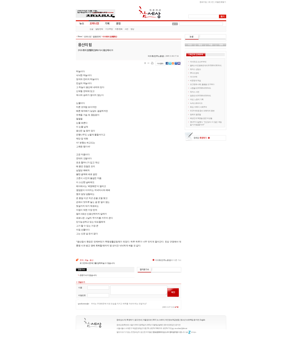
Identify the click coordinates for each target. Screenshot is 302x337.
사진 (126, 29)
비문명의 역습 (195, 80)
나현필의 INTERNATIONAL (200, 88)
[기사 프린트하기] (152, 63)
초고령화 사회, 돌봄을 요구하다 (202, 84)
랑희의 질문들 (195, 114)
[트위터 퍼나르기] (170, 64)
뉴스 (81, 23)
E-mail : (173, 328)
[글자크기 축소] (148, 63)
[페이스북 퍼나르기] (167, 64)
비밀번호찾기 (220, 2)
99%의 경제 (194, 73)
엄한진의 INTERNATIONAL (200, 96)
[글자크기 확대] (145, 63)
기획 (107, 23)
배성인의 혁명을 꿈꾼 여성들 (201, 118)
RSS (154, 320)
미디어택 (193, 77)
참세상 (150, 12)
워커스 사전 (194, 92)
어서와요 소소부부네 (198, 62)
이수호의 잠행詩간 (109, 37)
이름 (80, 288)
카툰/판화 (119, 29)
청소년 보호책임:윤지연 (189, 320)
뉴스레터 (160, 320)
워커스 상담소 (195, 69)
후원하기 (130, 320)
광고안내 (138, 320)
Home (80, 36)
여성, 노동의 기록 (196, 99)
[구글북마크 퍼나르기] (176, 64)
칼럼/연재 (99, 29)
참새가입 (203, 2)
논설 (91, 29)
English (202, 320)
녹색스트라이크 (196, 103)
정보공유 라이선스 (191, 332)
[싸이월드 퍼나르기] (173, 64)
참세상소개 (121, 320)
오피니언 (94, 23)
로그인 (211, 2)
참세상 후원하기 (205, 137)
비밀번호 (82, 295)
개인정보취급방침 (172, 320)
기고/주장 (109, 29)
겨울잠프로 (147, 320)
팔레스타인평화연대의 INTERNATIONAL (206, 65)
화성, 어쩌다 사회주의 (198, 107)
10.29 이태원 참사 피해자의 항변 (202, 111)
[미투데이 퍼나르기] (179, 64)
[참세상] (92, 323)
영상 (132, 29)
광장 (116, 23)
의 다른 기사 (168, 260)
